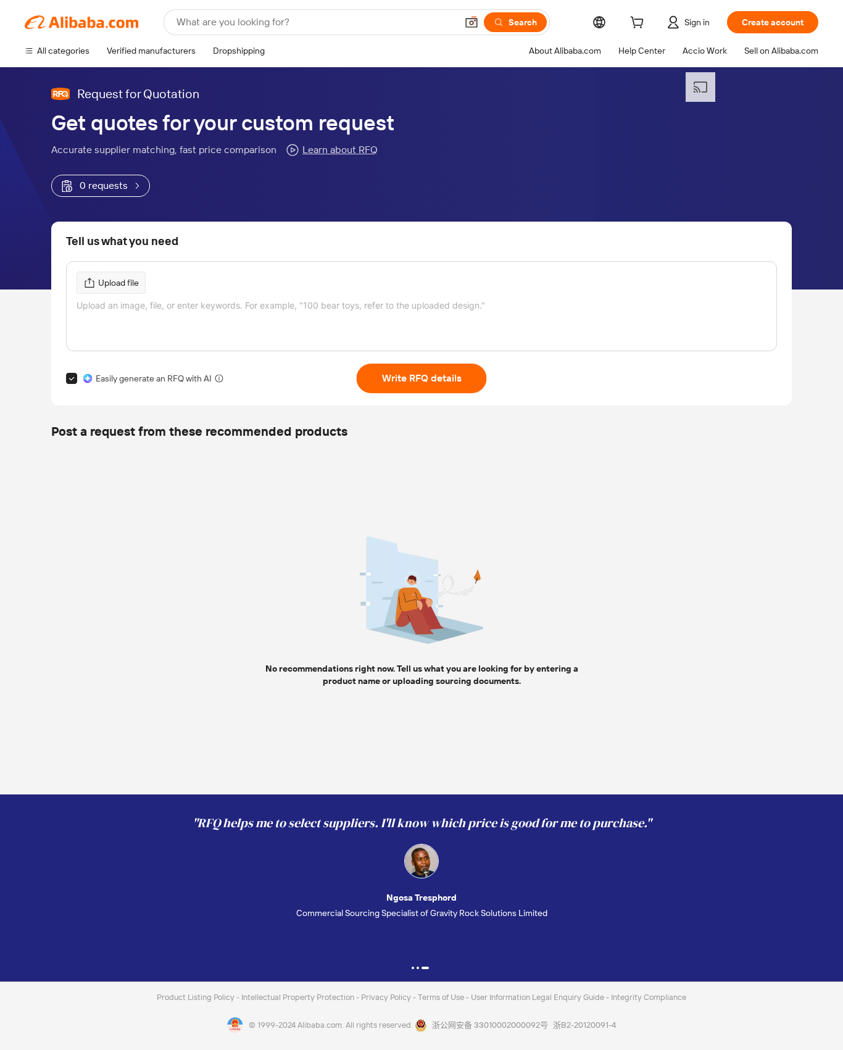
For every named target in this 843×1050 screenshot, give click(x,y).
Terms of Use (442, 997)
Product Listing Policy (196, 997)
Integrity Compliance (648, 997)
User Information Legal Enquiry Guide (537, 997)
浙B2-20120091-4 (584, 1025)
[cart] (639, 24)
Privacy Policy (387, 997)
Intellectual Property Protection (298, 997)
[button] (471, 22)
